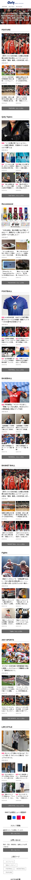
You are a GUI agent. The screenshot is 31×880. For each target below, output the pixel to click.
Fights (4, 553)
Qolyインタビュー (11, 865)
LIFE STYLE (7, 727)
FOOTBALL (7, 291)
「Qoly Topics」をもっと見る (15, 195)
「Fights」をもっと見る (15, 631)
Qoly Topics (7, 117)
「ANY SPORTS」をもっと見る (15, 718)
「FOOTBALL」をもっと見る (15, 370)
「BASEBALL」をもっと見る (15, 457)
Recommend (7, 204)
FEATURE (6, 30)
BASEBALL (7, 378)
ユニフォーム (10, 861)
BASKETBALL (21, 868)
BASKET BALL (8, 465)
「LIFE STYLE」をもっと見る (15, 805)
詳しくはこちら (15, 833)
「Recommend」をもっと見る (15, 282)
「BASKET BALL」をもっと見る (15, 544)
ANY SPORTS (8, 640)
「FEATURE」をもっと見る (15, 108)
